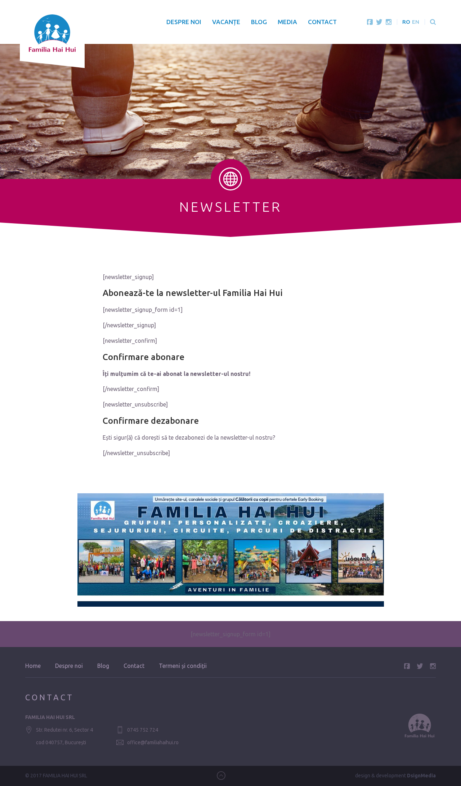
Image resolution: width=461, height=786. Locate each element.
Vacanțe (226, 21)
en (415, 21)
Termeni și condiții (183, 666)
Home (33, 666)
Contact (322, 21)
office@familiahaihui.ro (153, 742)
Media (287, 21)
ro (406, 21)
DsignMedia (421, 775)
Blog (259, 21)
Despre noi (183, 21)
